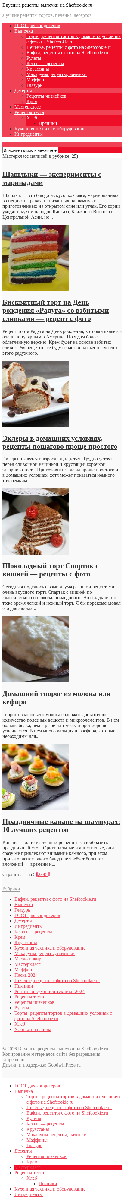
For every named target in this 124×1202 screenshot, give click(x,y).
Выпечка (23, 30)
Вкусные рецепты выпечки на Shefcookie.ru (47, 5)
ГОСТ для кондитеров (37, 25)
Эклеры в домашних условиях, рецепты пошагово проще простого (59, 442)
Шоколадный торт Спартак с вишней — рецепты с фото (50, 570)
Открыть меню (18, 144)
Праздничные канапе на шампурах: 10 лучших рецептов (61, 825)
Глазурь (34, 85)
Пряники (48, 123)
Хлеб (31, 117)
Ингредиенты (28, 134)
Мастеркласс (27, 106)
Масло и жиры (29, 958)
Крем (31, 101)
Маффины (37, 79)
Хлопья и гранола (32, 1029)
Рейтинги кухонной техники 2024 (49, 991)
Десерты (23, 90)
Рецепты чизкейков (46, 96)
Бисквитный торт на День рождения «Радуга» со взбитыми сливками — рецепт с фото (55, 310)
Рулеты (33, 58)
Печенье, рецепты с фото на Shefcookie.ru (69, 47)
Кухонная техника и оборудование (49, 128)
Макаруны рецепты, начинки (56, 74)
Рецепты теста (29, 112)
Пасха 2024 (26, 975)
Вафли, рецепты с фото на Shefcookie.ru (67, 52)
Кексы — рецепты (45, 63)
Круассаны (37, 68)
